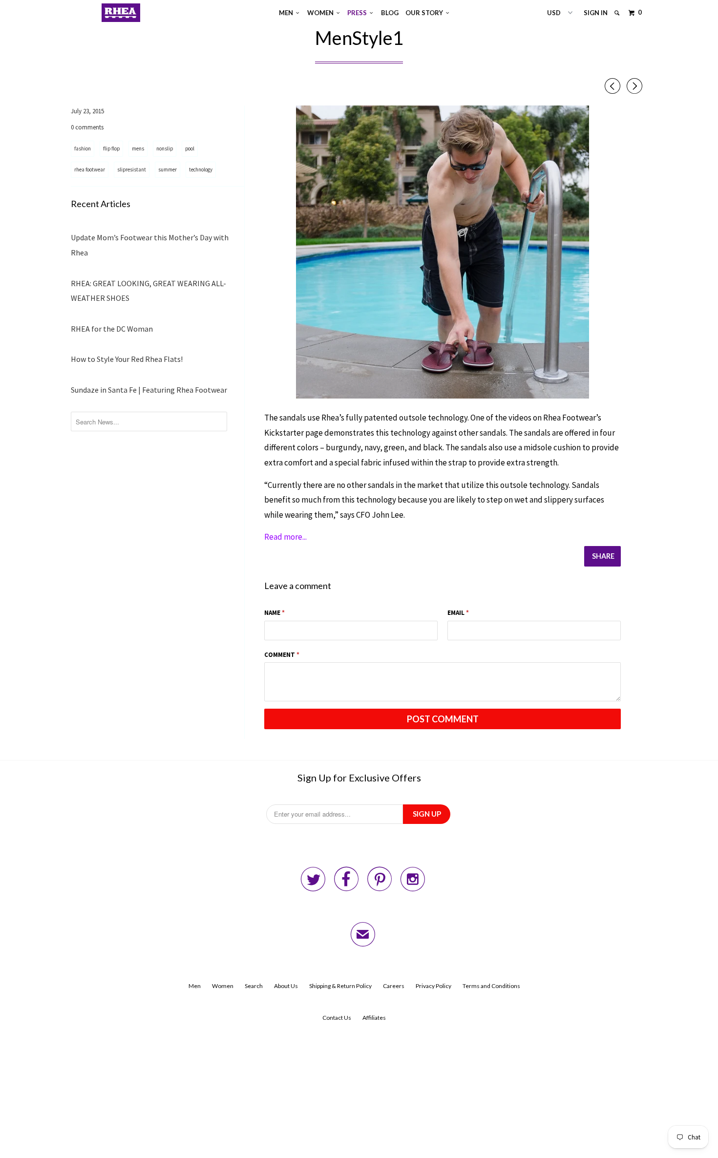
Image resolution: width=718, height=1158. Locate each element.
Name (274, 613)
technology (200, 169)
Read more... (285, 536)
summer (167, 169)
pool (189, 148)
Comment (281, 655)
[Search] (617, 13)
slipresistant (131, 169)
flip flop (111, 148)
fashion (82, 148)
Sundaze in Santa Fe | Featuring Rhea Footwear (149, 390)
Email (458, 613)
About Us (286, 986)
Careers (393, 986)
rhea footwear (89, 169)
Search (254, 986)
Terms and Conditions (491, 986)
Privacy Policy (433, 986)
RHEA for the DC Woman (112, 329)
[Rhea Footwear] (121, 12)
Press (358, 13)
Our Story (425, 13)
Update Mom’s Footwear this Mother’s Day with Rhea (150, 244)
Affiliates (374, 1017)
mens (138, 148)
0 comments (87, 127)
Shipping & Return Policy (340, 986)
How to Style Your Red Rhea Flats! (127, 359)
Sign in (596, 13)
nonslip (164, 148)
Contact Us (336, 1017)
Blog (390, 13)
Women (322, 13)
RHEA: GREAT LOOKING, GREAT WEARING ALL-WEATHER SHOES (148, 290)
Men (287, 13)
